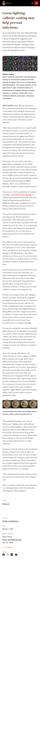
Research (5, 503)
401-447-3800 (7, 542)
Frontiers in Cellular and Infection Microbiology (19, 193)
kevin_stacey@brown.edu (12, 539)
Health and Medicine (10, 521)
